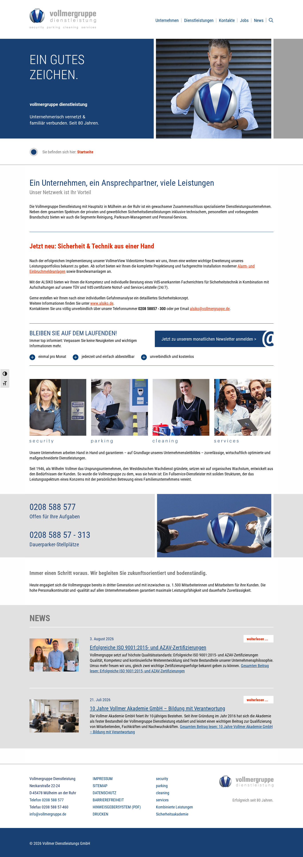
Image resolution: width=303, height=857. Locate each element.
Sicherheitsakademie (172, 814)
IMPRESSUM (103, 778)
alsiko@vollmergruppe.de (210, 308)
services (162, 800)
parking (162, 785)
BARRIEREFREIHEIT (108, 800)
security (162, 778)
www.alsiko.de (101, 303)
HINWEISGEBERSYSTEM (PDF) (117, 807)
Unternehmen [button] (167, 20)
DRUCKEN (100, 814)
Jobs (244, 20)
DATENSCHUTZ (104, 793)
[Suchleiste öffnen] (271, 20)
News (259, 20)
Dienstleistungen (199, 20)
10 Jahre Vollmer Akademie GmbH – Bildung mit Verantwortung (157, 708)
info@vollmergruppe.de (48, 814)
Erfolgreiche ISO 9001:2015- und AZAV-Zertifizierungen (148, 647)
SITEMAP (100, 785)
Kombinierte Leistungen (174, 807)
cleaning (162, 793)
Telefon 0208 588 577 (47, 800)
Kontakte (227, 20)
